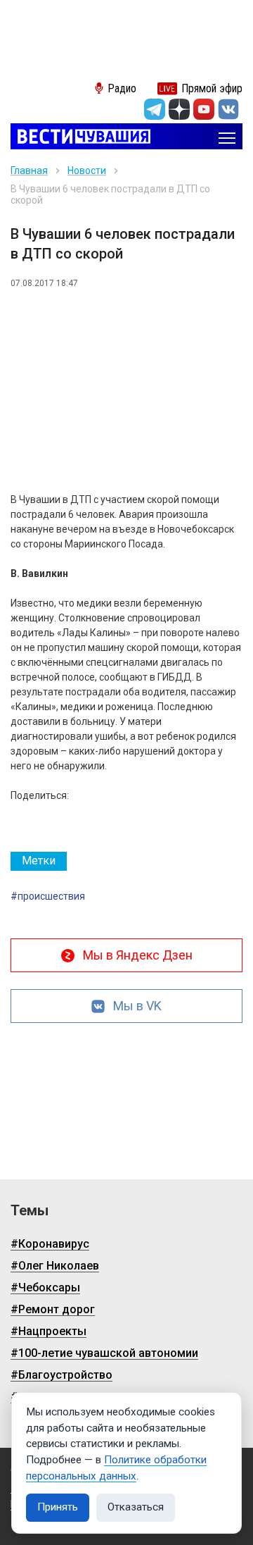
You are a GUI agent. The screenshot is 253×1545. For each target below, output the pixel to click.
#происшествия (48, 896)
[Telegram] (154, 109)
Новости (86, 170)
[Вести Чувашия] (80, 137)
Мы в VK (137, 1005)
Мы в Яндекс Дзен (138, 955)
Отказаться (136, 1507)
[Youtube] (203, 109)
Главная (29, 170)
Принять (57, 1507)
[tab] (39, 861)
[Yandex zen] (179, 109)
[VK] (228, 109)
